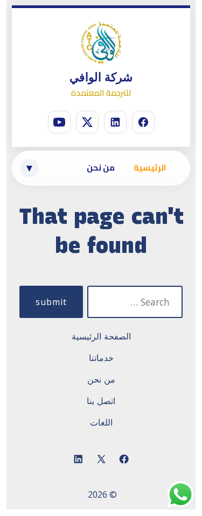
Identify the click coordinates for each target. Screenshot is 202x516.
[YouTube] (59, 122)
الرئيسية (150, 167)
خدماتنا (101, 358)
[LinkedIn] (115, 122)
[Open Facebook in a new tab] (124, 459)
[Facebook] (143, 122)
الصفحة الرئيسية (101, 336)
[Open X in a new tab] (101, 459)
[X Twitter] (87, 122)
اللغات (101, 422)
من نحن (101, 167)
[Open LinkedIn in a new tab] (78, 459)
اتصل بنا (101, 401)
